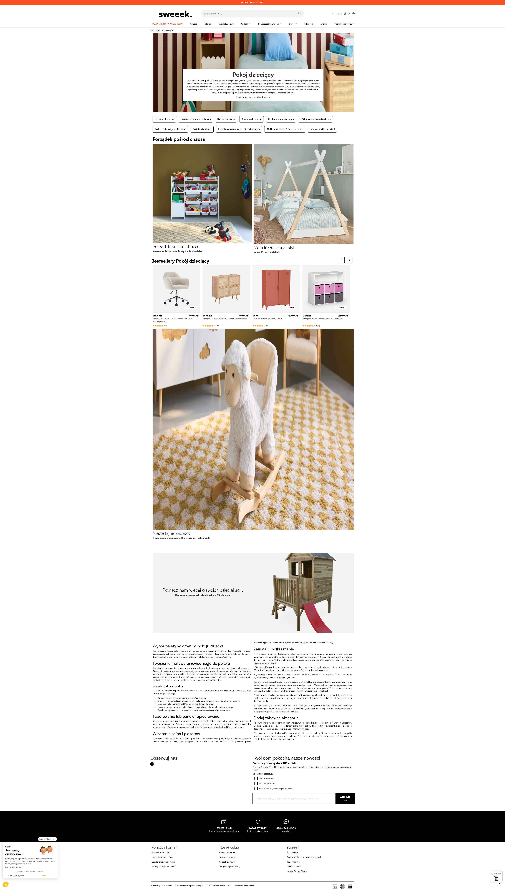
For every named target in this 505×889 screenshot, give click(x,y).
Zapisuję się (345, 798)
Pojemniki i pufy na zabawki (196, 118)
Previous (341, 260)
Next (349, 260)
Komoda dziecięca (251, 118)
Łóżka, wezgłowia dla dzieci (315, 118)
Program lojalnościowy (344, 24)
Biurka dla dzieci (226, 118)
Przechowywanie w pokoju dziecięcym (239, 129)
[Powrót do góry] (499, 883)
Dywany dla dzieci (164, 118)
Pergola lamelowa (226, 24)
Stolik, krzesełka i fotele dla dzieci (284, 129)
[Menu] (500, 872)
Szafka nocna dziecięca (281, 118)
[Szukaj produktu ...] (299, 13)
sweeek (154, 30)
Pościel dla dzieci (202, 129)
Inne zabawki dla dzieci (322, 129)
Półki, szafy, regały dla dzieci (170, 129)
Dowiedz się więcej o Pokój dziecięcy (253, 97)
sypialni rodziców (253, 80)
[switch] (496, 879)
